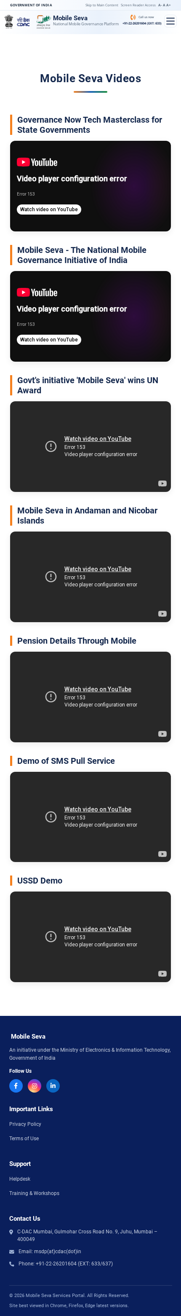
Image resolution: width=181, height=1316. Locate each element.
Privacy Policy (25, 1124)
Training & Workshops (34, 1193)
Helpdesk (19, 1179)
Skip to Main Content (101, 5)
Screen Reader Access (138, 5)
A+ (168, 5)
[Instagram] (34, 1086)
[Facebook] (16, 1086)
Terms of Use (24, 1138)
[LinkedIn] (53, 1086)
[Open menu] (170, 21)
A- (160, 5)
